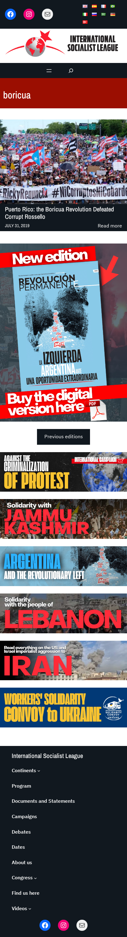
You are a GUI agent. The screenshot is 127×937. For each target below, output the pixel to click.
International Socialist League (47, 756)
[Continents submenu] (38, 770)
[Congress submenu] (35, 877)
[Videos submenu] (29, 908)
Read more (110, 226)
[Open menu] (49, 70)
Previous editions (63, 436)
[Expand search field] (71, 70)
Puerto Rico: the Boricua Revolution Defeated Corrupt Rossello (59, 213)
